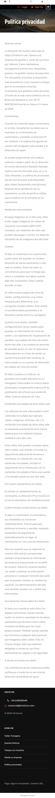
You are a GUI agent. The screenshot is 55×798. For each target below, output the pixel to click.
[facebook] (9, 1)
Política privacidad (13, 764)
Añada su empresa (13, 757)
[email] (5, 1)
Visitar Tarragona (12, 736)
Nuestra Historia (12, 743)
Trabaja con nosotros (14, 750)
